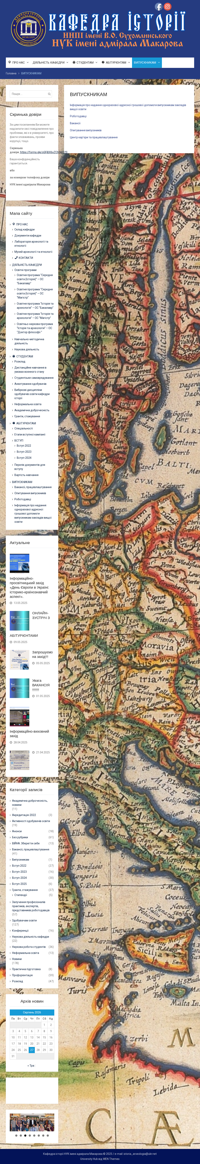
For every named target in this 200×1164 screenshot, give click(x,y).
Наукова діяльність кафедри (30, 936)
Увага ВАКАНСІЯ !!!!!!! (41, 685)
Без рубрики (20, 837)
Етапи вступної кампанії (29, 434)
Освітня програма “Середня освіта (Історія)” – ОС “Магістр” (35, 293)
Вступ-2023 (24, 451)
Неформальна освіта (27, 404)
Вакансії (75, 123)
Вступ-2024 (24, 457)
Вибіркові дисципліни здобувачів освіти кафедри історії (32, 394)
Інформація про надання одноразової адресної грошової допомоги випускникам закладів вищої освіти (33, 513)
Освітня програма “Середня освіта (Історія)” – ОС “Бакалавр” (35, 279)
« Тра (31, 1065)
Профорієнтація (22, 975)
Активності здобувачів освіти (31, 821)
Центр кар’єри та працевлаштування (94, 137)
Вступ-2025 (19, 883)
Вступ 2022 (24, 445)
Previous (3, 1130)
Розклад (19, 361)
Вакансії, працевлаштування (33, 487)
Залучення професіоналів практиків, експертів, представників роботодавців (31, 906)
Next (61, 1130)
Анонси (17, 831)
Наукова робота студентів (29, 946)
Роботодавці (78, 116)
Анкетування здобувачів (30, 383)
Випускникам (20, 859)
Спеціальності (23, 428)
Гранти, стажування (27, 416)
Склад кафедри (24, 229)
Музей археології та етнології (33, 251)
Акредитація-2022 (24, 815)
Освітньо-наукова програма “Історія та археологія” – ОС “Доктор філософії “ (35, 328)
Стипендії (20, 895)
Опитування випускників (86, 130)
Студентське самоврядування (34, 377)
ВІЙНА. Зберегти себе (26, 843)
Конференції (20, 930)
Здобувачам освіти (24, 920)
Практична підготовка (26, 969)
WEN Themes (111, 1158)
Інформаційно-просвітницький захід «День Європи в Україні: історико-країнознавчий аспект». (29, 588)
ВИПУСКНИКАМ (145, 62)
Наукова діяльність (26, 349)
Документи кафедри (27, 235)
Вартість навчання (26, 475)
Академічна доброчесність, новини (30, 802)
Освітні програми (25, 270)
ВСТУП (18, 440)
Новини (17, 959)
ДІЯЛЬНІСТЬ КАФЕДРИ (48, 62)
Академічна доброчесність (31, 410)
